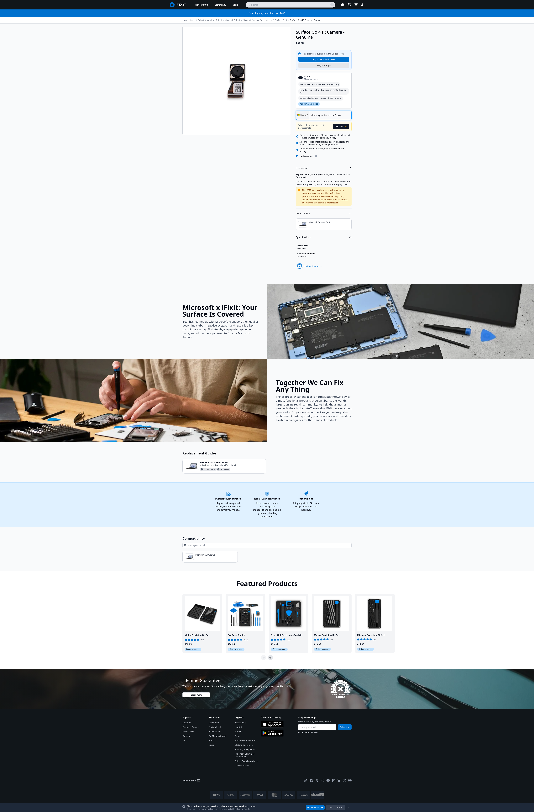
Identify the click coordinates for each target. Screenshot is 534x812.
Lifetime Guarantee (244, 745)
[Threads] (344, 780)
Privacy (238, 731)
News (211, 745)
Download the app (271, 717)
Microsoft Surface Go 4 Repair (214, 462)
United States (313, 807)
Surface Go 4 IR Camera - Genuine (306, 20)
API (184, 740)
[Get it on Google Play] (272, 733)
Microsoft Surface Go (252, 20)
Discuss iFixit (188, 731)
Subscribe (344, 727)
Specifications (303, 237)
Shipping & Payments (245, 749)
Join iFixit (341, 126)
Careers (186, 736)
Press (211, 740)
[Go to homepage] (179, 4)
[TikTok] (305, 780)
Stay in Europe (324, 65)
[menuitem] (201, 4)
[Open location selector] (349, 5)
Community (214, 722)
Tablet (201, 20)
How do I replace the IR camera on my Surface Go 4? (323, 91)
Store (184, 20)
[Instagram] (322, 780)
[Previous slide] (263, 657)
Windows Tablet (214, 20)
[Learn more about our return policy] (316, 156)
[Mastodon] (333, 780)
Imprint (238, 727)
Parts (192, 20)
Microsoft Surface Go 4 (276, 20)
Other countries (335, 807)
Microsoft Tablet (232, 20)
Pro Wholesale (215, 727)
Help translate (189, 780)
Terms (237, 736)
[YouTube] (328, 780)
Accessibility (240, 722)
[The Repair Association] (350, 780)
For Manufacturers (217, 736)
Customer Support (191, 727)
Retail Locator (215, 731)
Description (302, 168)
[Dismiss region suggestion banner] (348, 807)
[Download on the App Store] (272, 724)
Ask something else (309, 103)
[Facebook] (311, 780)
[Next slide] (270, 657)
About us (186, 722)
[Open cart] (356, 5)
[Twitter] (317, 780)
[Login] (362, 5)
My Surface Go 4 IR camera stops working (319, 84)
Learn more (196, 695)
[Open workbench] (342, 5)
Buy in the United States (323, 59)
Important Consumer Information (244, 755)
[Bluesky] (339, 780)
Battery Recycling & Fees (246, 761)
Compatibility (303, 213)
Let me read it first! (309, 732)
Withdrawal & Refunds (245, 740)
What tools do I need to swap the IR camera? (321, 98)
